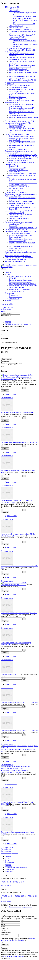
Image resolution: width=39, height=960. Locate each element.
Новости (8, 864)
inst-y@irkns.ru (6, 885)
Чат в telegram (6, 851)
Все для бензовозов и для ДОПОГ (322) (19, 211)
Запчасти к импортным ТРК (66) (20, 29)
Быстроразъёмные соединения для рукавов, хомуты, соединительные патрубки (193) (21, 138)
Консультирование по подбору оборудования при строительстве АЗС (22, 283)
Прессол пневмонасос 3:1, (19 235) (13, 585)
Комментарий (6, 933)
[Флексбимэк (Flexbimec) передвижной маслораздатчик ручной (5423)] (19, 768)
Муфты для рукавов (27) (17, 97)
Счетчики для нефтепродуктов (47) (21, 108)
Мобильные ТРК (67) (12, 52)
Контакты (8, 300)
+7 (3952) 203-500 (7, 308)
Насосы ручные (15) (16, 250)
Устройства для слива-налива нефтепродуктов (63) (19, 187)
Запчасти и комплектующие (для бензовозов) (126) (20, 215)
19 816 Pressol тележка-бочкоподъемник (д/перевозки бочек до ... (16, 378)
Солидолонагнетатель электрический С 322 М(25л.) (19, 702)
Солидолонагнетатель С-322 (11, 674)
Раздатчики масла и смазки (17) (20, 235)
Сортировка (5, 361)
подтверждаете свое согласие (13, 956)
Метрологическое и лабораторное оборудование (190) (21, 105)
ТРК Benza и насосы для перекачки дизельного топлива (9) (21, 58)
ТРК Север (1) (14, 9)
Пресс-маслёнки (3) (16, 237)
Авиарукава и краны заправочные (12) (23, 228)
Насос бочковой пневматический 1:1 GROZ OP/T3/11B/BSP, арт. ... (16, 501)
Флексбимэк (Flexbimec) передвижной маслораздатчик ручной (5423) (14, 771)
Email (3, 924)
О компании (9, 293)
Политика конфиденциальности (20, 907)
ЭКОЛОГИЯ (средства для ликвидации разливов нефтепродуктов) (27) (19, 258)
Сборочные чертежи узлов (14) (24, 24)
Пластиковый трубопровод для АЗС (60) (23, 157)
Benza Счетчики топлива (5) (19, 70)
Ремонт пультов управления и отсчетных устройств (19, 290)
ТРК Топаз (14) (14, 11)
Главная (8, 272)
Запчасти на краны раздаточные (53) (22, 100)
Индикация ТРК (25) (16, 125)
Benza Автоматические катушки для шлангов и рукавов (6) (22, 77)
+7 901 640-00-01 (20, 896)
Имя (3, 920)
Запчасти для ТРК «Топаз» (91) (20, 27)
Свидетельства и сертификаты (16, 867)
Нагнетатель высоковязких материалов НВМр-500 (19, 442)
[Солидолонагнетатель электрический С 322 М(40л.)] (7, 729)
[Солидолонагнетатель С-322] (7, 673)
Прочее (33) (13, 209)
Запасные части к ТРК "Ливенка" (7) (22, 35)
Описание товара (7, 398)
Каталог (4, 311)
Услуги (7, 274)
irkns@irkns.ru (6, 309)
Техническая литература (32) (15, 261)
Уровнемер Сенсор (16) (17, 115)
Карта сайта (9, 871)
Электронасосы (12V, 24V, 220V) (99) (22, 173)
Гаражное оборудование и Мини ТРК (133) (20, 231)
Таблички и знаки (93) (17, 213)
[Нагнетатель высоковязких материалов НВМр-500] (7, 440)
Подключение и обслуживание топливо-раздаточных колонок (23, 286)
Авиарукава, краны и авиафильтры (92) (19, 222)
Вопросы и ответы (15, 297)
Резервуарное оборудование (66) (20, 158)
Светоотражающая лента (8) (19, 218)
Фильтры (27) (14, 190)
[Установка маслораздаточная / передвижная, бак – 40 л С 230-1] (19, 748)
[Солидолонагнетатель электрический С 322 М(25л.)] (7, 701)
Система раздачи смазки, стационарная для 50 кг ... (19, 613)
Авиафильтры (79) (15, 224)
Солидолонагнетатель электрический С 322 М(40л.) (19, 731)
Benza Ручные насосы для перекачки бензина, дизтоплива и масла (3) (22, 66)
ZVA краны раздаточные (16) (19, 85)
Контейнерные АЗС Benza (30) (16, 192)
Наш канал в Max (7, 304)
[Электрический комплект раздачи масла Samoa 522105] (7, 830)
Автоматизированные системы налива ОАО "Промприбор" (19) (23, 184)
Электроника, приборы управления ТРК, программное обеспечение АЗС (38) (22, 130)
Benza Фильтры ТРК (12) (18, 69)
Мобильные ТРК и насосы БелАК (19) (22, 80)
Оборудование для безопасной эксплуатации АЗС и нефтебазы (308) (21, 195)
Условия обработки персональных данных (18, 939)
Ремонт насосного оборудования (20, 280)
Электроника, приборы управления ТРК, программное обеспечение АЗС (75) (19, 122)
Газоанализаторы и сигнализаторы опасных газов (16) (21, 204)
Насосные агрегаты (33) (17, 168)
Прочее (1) (13, 226)
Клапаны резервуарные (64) (19, 160)
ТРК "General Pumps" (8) (18, 39)
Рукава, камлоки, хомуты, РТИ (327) (18, 134)
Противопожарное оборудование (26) (22, 207)
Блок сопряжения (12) (17, 127)
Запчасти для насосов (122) (18, 170)
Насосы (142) (14, 166)
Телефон (4, 928)
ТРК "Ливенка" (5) (16, 26)
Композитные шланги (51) (18, 149)
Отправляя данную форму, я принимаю (18, 939)
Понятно (4, 949)
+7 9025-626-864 (6, 882)
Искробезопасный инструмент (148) (22, 201)
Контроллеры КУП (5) (17, 110)
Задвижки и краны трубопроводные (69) (23, 155)
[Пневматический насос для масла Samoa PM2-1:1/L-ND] (7, 564)
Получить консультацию (9, 853)
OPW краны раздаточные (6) (19, 87)
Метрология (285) (11, 102)
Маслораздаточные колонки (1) (20, 48)
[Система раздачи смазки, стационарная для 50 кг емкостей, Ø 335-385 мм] (7, 611)
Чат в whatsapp (6, 849)
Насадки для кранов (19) (18, 99)
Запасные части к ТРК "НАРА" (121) (22, 50)
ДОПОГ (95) (13, 220)
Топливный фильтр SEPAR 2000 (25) (18, 256)
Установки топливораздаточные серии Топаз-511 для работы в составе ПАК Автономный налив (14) (25, 19)
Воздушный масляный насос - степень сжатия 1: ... (19, 412)
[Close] (1, 947)
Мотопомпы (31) (15, 171)
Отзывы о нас (14, 299)
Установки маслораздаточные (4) (20, 233)
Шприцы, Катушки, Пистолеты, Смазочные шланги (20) (20, 240)
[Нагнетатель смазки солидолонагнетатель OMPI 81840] (7, 468)
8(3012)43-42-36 (18, 882)
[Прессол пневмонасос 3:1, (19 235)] (14, 583)
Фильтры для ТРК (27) (17, 37)
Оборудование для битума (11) (16, 229)
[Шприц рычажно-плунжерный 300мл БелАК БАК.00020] (7, 800)
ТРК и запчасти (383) (12, 7)
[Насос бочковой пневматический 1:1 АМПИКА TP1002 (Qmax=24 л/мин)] (7, 532)
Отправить (5, 944)
